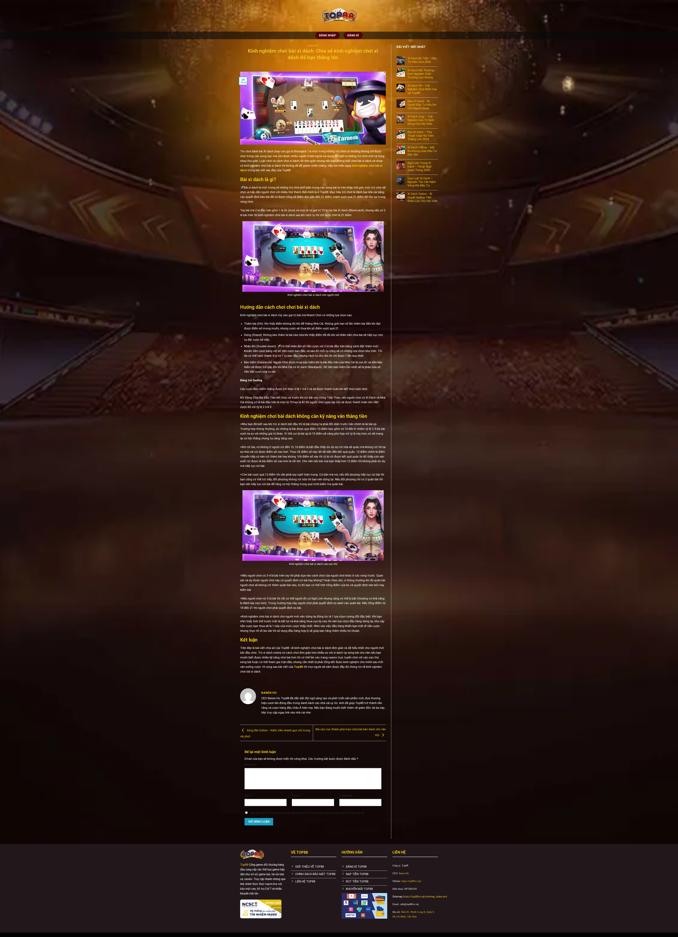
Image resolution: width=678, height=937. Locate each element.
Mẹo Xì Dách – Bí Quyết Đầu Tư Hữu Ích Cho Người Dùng (422, 104)
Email (296, 795)
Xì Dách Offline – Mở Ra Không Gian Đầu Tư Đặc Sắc (422, 151)
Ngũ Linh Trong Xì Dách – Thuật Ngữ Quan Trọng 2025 (420, 166)
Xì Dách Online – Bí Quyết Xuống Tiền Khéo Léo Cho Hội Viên (423, 197)
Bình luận (251, 764)
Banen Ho (404, 873)
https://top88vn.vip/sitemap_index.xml (425, 896)
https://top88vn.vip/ (411, 881)
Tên (248, 795)
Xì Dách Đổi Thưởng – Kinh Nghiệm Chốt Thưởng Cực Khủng (422, 73)
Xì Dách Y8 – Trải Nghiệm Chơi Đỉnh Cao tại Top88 (422, 89)
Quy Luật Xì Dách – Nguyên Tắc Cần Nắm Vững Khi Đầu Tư (422, 182)
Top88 (244, 864)
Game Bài (313, 45)
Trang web (346, 795)
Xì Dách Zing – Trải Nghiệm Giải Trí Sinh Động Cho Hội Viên (421, 120)
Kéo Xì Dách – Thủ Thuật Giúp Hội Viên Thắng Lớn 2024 (421, 135)
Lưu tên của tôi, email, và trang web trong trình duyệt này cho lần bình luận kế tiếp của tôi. (307, 812)
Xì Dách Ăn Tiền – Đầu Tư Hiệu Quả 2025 (422, 60)
